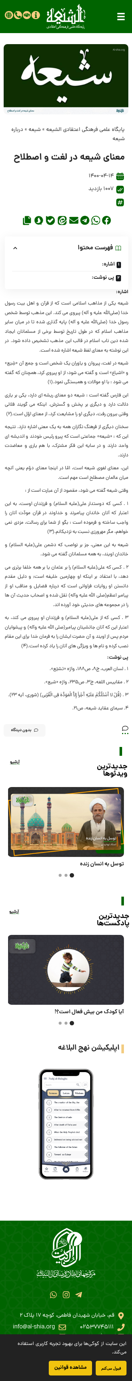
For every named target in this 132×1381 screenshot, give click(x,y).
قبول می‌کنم (111, 1368)
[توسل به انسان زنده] (66, 822)
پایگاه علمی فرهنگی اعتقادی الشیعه (85, 130)
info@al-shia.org (34, 1327)
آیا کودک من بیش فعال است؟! (89, 1012)
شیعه (35, 130)
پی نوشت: (103, 278)
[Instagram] (65, 1294)
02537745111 (97, 1327)
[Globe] (9, 15)
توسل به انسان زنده (102, 864)
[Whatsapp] (53, 1294)
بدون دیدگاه (21, 730)
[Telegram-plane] (78, 1294)
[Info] (36, 15)
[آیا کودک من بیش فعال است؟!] (66, 970)
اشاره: (108, 264)
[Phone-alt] (18, 15)
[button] (121, 16)
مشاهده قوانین (70, 1368)
